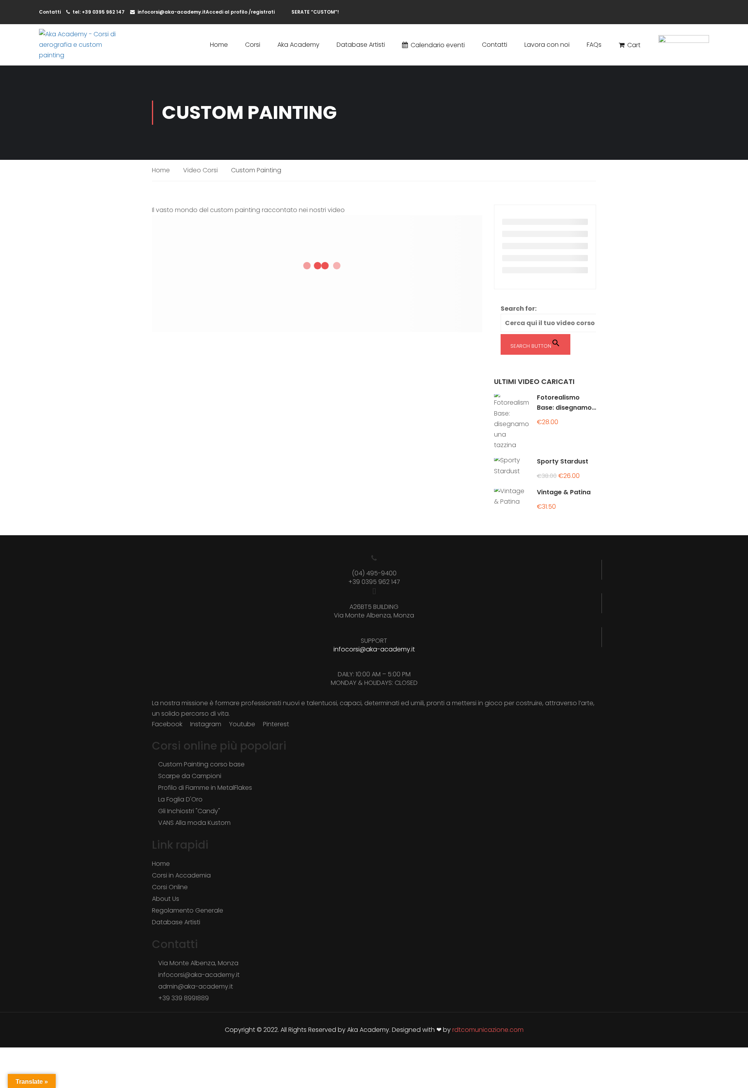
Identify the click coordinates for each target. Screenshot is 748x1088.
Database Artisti (361, 44)
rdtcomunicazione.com (488, 1029)
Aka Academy (298, 44)
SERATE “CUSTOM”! (315, 12)
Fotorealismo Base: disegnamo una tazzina (564, 407)
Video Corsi (200, 170)
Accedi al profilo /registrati (240, 12)
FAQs (594, 44)
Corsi (252, 44)
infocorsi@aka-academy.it (172, 12)
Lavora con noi (547, 44)
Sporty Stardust (562, 461)
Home (219, 44)
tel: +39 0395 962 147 (98, 12)
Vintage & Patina (564, 492)
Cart (633, 45)
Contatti (494, 44)
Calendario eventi (438, 45)
